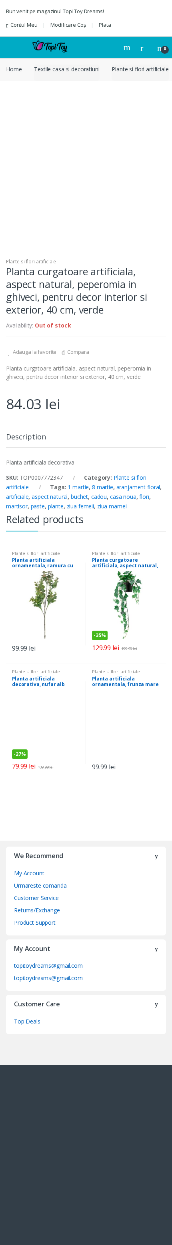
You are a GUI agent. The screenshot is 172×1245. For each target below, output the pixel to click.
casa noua (123, 496)
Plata (105, 24)
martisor (17, 506)
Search (128, 47)
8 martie (102, 487)
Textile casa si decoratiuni (66, 69)
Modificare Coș (68, 24)
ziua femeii (80, 506)
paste (38, 506)
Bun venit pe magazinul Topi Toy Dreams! (55, 11)
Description (26, 437)
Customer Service (36, 898)
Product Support (35, 922)
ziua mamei (112, 506)
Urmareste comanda (40, 885)
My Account (29, 873)
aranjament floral (138, 487)
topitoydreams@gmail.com (48, 965)
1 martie (78, 487)
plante (56, 506)
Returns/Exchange (37, 910)
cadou (99, 496)
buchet (79, 496)
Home (14, 69)
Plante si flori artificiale (140, 69)
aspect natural (50, 496)
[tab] (26, 440)
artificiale (17, 496)
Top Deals (27, 1021)
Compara (78, 351)
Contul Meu (23, 24)
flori (144, 496)
